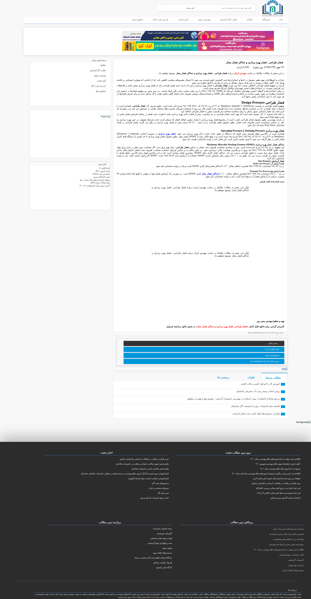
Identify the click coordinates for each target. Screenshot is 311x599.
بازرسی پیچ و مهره (296, 565)
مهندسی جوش (204, 19)
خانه (281, 19)
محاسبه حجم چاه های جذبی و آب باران (288, 529)
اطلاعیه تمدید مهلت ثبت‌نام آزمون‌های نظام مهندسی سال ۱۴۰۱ (279, 550)
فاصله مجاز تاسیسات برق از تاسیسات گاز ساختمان (255, 406)
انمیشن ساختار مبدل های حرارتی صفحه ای (286, 534)
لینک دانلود (275, 349)
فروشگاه (266, 19)
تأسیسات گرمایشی (296, 560)
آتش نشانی (183, 19)
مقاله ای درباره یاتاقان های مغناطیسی (288, 539)
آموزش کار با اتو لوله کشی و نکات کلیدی (260, 384)
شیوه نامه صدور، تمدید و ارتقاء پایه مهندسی (286, 544)
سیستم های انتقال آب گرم (293, 570)
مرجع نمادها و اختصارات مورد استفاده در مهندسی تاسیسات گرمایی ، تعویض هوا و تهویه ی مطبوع (233, 398)
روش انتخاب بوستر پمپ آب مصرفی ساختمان (258, 391)
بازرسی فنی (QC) (160, 19)
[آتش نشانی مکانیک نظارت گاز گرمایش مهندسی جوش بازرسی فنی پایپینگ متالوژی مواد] (182, 8)
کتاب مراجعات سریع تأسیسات (291, 555)
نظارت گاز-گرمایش (228, 19)
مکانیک (250, 19)
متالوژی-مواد (137, 19)
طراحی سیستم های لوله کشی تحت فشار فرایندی (256, 413)
